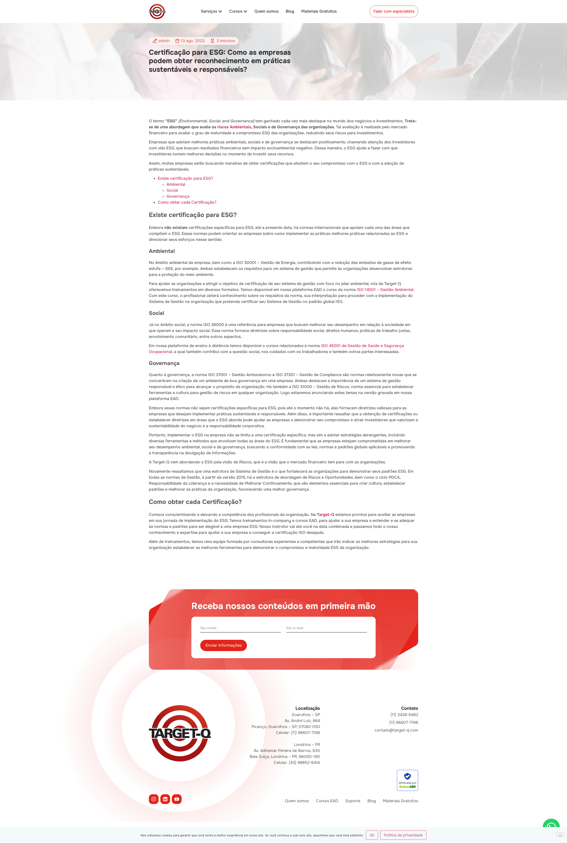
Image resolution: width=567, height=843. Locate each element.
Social (172, 190)
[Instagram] (154, 799)
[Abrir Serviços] (220, 12)
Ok (372, 835)
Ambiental (176, 184)
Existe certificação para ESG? (185, 178)
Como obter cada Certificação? (187, 202)
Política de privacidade (403, 835)
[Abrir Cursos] (245, 12)
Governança (178, 196)
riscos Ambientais (234, 127)
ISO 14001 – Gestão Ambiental (385, 289)
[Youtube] (177, 799)
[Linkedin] (165, 799)
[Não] (560, 835)
